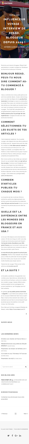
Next (25, 413)
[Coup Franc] (7, 3)
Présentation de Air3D (7, 358)
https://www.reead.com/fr (17, 309)
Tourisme (21, 47)
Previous (4, 413)
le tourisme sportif (12, 266)
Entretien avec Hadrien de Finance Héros (13, 339)
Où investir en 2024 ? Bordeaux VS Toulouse (14, 353)
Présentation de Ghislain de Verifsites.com (13, 348)
